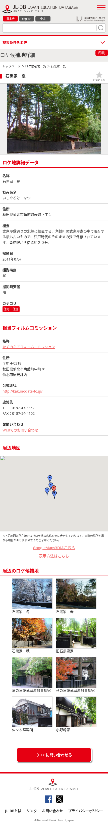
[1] (100, 28)
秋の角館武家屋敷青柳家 (75, 690)
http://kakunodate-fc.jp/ (22, 391)
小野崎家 (63, 729)
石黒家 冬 (21, 611)
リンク (31, 810)
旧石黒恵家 (65, 651)
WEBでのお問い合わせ (20, 430)
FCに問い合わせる (56, 754)
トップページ (12, 66)
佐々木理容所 (22, 729)
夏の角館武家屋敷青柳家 (31, 690)
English (26, 18)
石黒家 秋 (21, 651)
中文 (43, 18)
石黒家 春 (65, 611)
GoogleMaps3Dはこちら (54, 547)
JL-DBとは (13, 810)
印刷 (101, 52)
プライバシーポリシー (85, 810)
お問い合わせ (52, 810)
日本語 (10, 18)
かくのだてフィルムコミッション (29, 346)
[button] (54, 489)
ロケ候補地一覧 (35, 66)
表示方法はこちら (54, 555)
